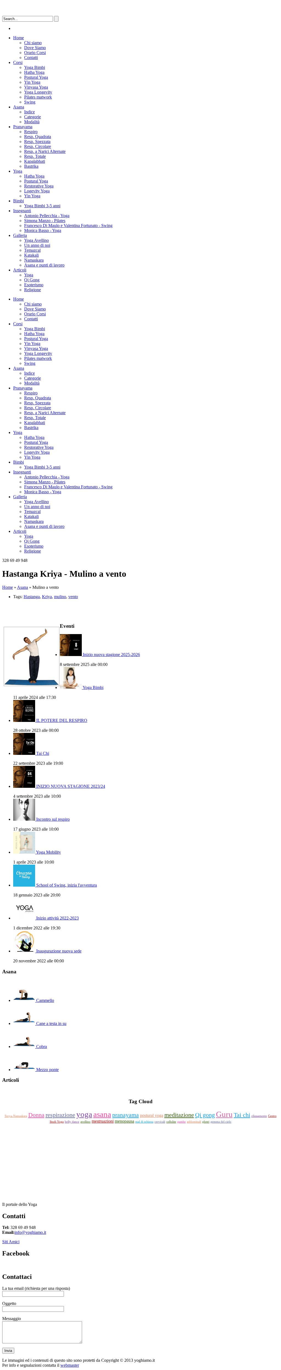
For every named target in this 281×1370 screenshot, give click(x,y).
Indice (29, 112)
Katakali (31, 255)
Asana (18, 107)
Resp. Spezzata (37, 141)
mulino (60, 596)
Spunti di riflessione (140, 1090)
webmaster (69, 1365)
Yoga (17, 171)
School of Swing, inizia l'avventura (66, 885)
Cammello (45, 1000)
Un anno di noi (37, 245)
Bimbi (18, 200)
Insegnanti (22, 210)
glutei (205, 1121)
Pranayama (22, 126)
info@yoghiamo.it (30, 1232)
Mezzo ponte (47, 1069)
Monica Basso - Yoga (42, 230)
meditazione (179, 1114)
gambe (181, 1121)
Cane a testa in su (51, 1023)
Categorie (32, 116)
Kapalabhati (34, 161)
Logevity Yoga (37, 191)
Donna (36, 1114)
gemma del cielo (220, 1121)
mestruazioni (103, 1121)
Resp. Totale (35, 156)
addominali (194, 1121)
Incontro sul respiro (53, 819)
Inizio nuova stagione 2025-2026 (111, 654)
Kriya (47, 596)
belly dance (72, 1121)
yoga (84, 1114)
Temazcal (32, 250)
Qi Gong (32, 280)
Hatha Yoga (34, 72)
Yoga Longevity (38, 92)
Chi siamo (33, 42)
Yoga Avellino (36, 240)
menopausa (124, 1121)
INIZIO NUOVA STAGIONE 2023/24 (70, 786)
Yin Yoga (32, 82)
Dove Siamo (35, 47)
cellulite (171, 1121)
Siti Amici (10, 1241)
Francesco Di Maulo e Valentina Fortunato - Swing (68, 225)
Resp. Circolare (37, 146)
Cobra (41, 1046)
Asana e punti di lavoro (44, 265)
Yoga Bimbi (34, 67)
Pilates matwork (38, 97)
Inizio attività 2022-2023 (57, 918)
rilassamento (259, 1115)
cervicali (159, 1121)
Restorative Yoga (39, 186)
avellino (85, 1121)
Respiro (31, 131)
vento (73, 596)
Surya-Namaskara (16, 1115)
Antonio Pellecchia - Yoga (46, 215)
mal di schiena (144, 1121)
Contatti (31, 57)
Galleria (20, 235)
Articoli (19, 270)
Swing (29, 102)
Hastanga (32, 596)
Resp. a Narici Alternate (45, 151)
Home (18, 37)
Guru (224, 1114)
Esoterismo (33, 284)
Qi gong (205, 1114)
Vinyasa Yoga (36, 87)
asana (102, 1114)
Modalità (32, 121)
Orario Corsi (35, 52)
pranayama (125, 1114)
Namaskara (34, 260)
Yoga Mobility (48, 852)
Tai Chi (42, 753)
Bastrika (31, 166)
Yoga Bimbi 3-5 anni (42, 205)
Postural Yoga (36, 77)
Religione (32, 289)
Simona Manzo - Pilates (44, 220)
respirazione (60, 1114)
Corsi (18, 62)
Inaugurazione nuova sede (59, 951)
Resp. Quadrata (37, 136)
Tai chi (242, 1114)
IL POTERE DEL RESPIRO (61, 720)
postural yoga (151, 1115)
